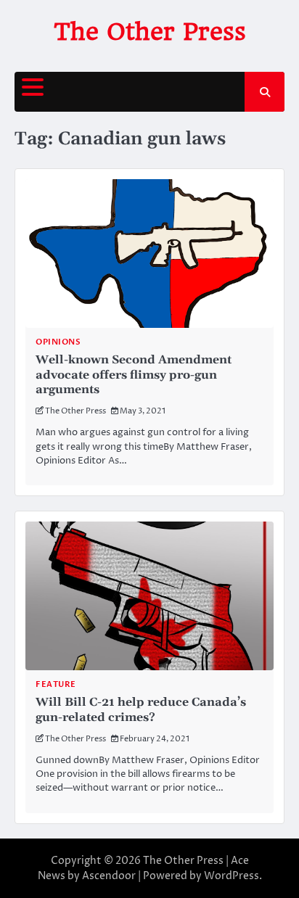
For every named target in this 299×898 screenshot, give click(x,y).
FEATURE (56, 684)
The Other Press (150, 31)
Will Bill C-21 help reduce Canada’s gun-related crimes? (141, 710)
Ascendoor (109, 876)
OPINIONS (58, 342)
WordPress (231, 876)
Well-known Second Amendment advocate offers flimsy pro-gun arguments (134, 375)
